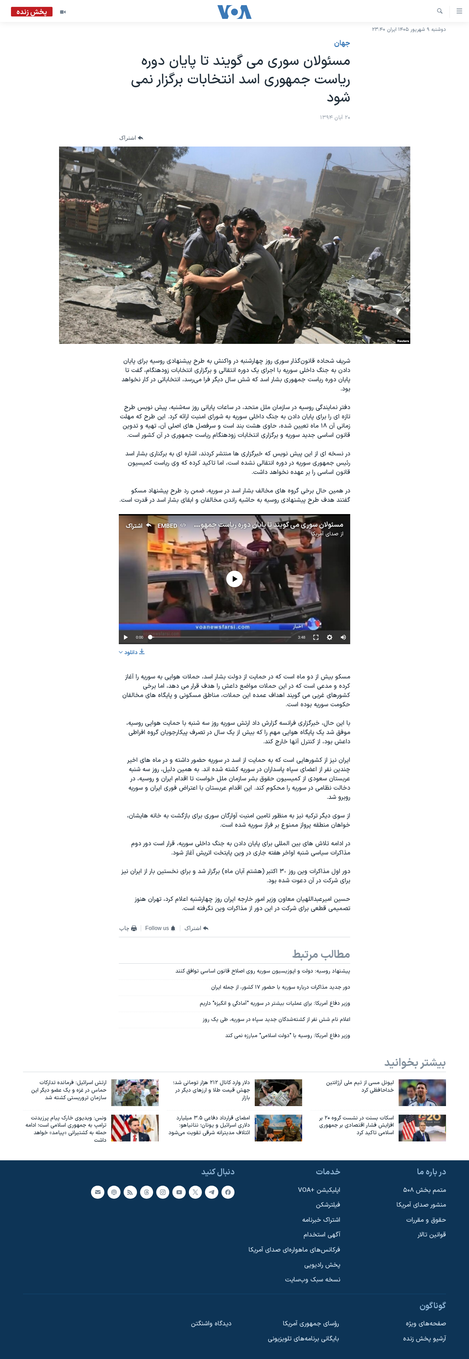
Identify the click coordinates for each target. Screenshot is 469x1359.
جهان (342, 43)
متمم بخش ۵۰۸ (424, 1190)
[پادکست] (114, 1191)
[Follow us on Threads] (146, 1191)
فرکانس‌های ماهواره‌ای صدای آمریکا (294, 1250)
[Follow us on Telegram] (211, 1191)
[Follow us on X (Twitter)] (195, 1191)
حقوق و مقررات (426, 1220)
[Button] (131, 137)
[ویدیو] (63, 12)
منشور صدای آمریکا (421, 1205)
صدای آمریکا (325, 534)
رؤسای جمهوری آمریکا (311, 1323)
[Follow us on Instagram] (162, 1191)
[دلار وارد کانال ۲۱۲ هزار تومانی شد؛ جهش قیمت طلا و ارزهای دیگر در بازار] (278, 1092)
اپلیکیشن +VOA (319, 1190)
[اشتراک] (97, 1191)
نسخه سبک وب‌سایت (312, 1280)
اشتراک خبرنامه (321, 1220)
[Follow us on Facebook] (228, 1191)
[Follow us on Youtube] (178, 1191)
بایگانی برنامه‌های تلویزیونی (303, 1339)
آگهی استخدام (322, 1235)
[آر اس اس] (130, 1191)
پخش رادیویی (322, 1265)
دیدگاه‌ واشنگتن (211, 1323)
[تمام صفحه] (316, 637)
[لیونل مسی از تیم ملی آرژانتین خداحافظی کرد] (422, 1092)
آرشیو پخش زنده (424, 1339)
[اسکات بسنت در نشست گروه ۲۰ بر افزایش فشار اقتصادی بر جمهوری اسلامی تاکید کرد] (422, 1128)
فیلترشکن (328, 1205)
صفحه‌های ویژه (426, 1323)
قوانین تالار (431, 1235)
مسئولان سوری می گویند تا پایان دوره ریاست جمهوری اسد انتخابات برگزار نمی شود (228, 525)
